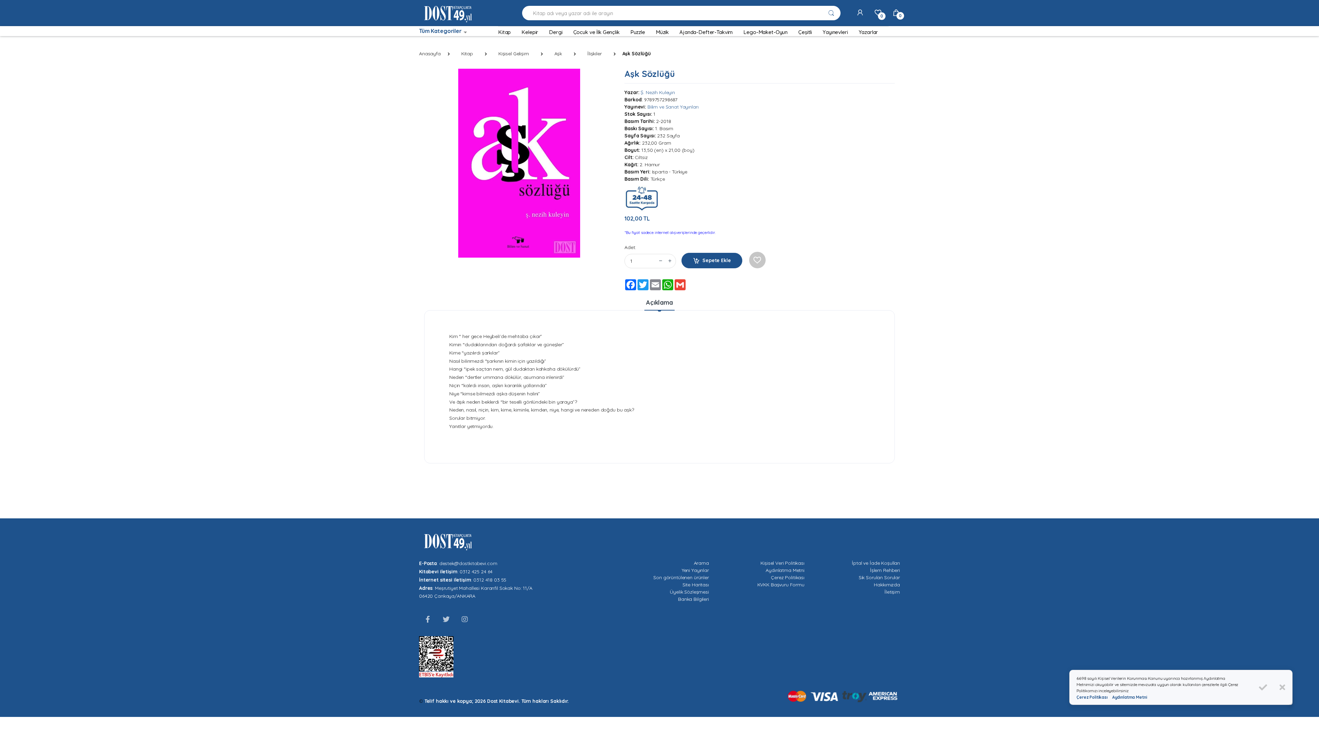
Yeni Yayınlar (695, 570)
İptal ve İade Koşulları (876, 563)
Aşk (558, 53)
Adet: (630, 247)
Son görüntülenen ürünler (681, 577)
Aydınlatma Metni (785, 570)
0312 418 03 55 (489, 580)
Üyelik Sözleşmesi (689, 592)
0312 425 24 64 (476, 572)
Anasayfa (430, 53)
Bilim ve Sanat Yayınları (673, 107)
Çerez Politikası (787, 577)
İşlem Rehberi (885, 570)
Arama (701, 563)
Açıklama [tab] (659, 302)
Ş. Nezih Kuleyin (658, 92)
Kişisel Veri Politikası (782, 563)
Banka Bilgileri (693, 599)
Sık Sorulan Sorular (879, 577)
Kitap (467, 53)
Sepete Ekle (716, 260)
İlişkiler (594, 53)
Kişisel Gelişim (513, 53)
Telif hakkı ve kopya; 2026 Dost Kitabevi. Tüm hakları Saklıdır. (497, 701)
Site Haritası (696, 585)
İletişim (892, 592)
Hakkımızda (887, 585)
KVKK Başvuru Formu (780, 585)
